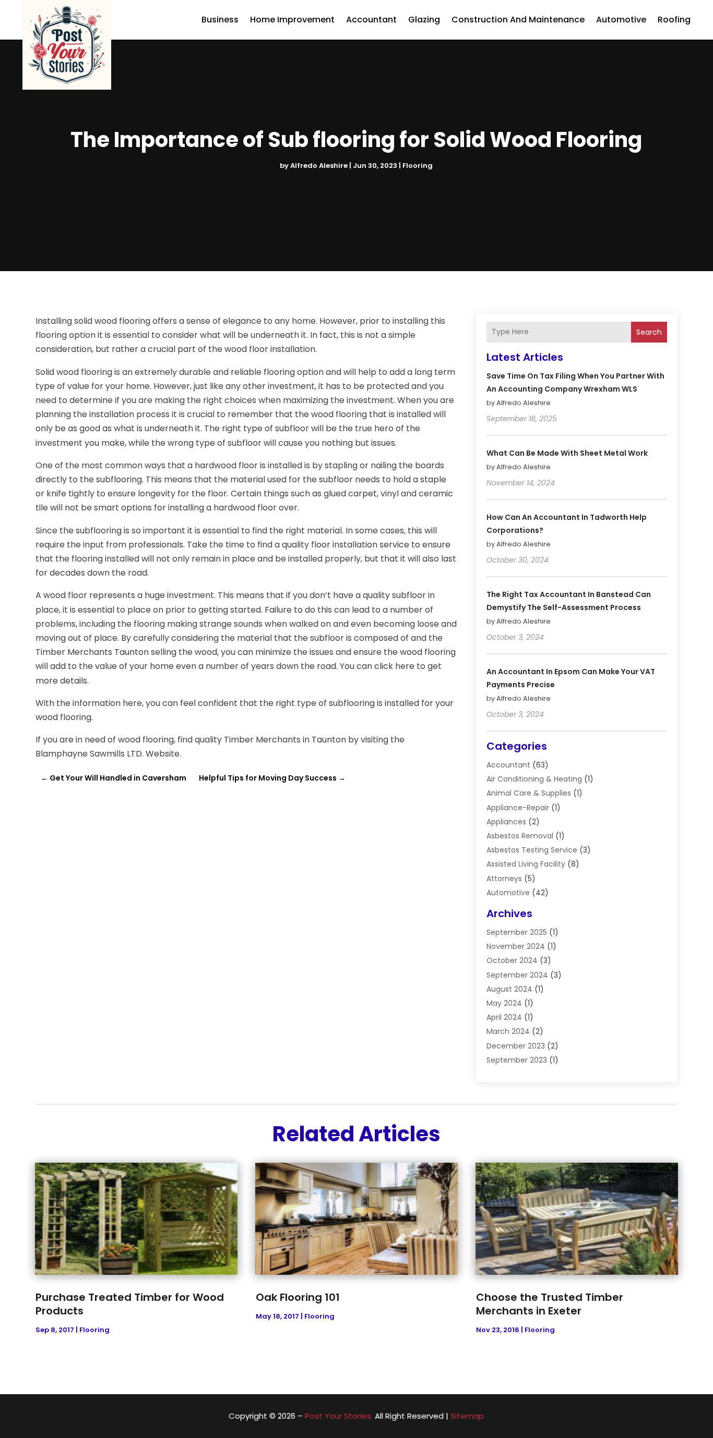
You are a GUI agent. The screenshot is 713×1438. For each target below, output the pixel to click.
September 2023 (516, 1060)
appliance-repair (517, 807)
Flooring (417, 165)
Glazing (424, 20)
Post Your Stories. (339, 1415)
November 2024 (515, 946)
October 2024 (512, 960)
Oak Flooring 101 (298, 1297)
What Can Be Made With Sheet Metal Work (567, 453)
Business (220, 20)
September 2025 (516, 932)
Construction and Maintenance (518, 20)
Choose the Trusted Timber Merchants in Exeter (549, 1304)
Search (649, 332)
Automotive (621, 20)
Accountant (371, 20)
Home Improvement (292, 20)
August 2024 (509, 989)
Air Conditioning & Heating (534, 779)
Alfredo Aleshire (319, 165)
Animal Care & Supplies (528, 793)
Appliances (506, 822)
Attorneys (504, 878)
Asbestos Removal (519, 836)
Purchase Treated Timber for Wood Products (129, 1304)
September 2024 (517, 975)
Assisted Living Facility (525, 864)
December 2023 (515, 1046)
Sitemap (467, 1415)
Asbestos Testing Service (531, 850)
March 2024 (508, 1031)
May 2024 (504, 1003)
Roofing (674, 20)
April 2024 (504, 1017)
